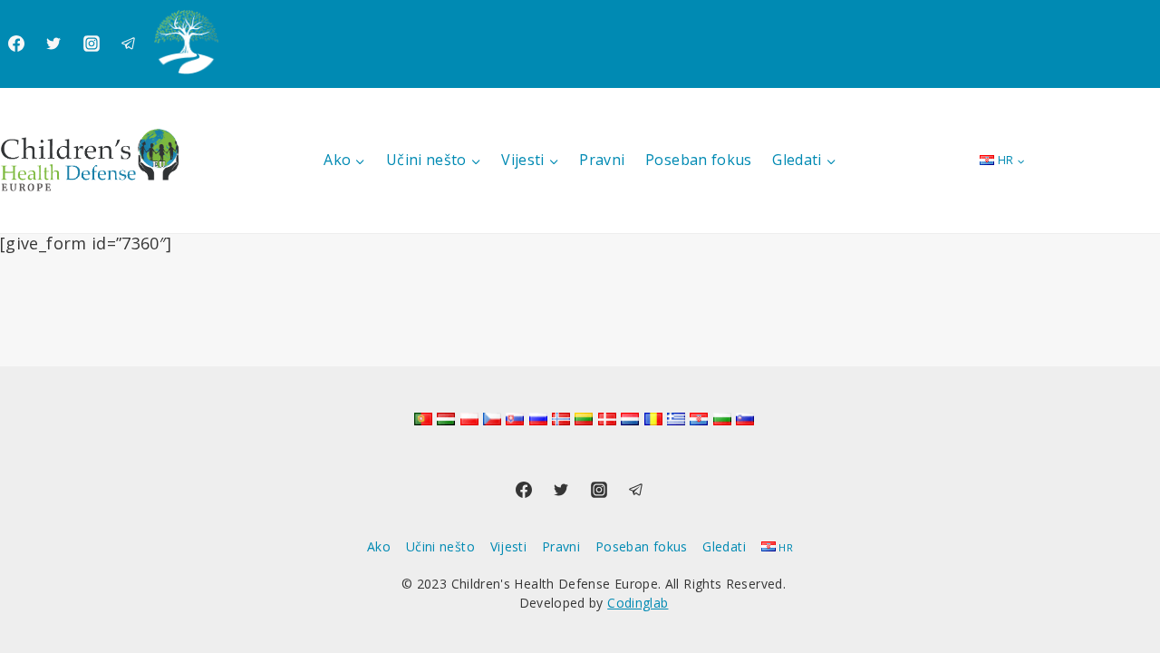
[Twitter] (53, 43)
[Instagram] (91, 43)
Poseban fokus (698, 160)
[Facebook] (16, 43)
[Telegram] (128, 43)
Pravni (601, 160)
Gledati (724, 546)
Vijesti (508, 546)
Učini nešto (440, 546)
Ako (379, 546)
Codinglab (637, 602)
